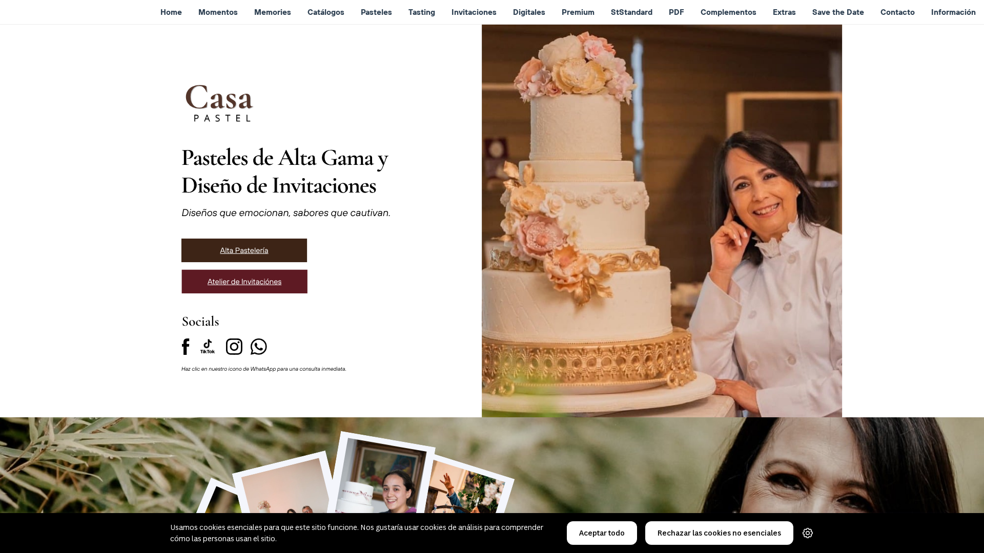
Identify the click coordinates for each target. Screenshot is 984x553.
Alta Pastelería (244, 250)
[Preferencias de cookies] (808, 533)
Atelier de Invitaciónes (244, 281)
